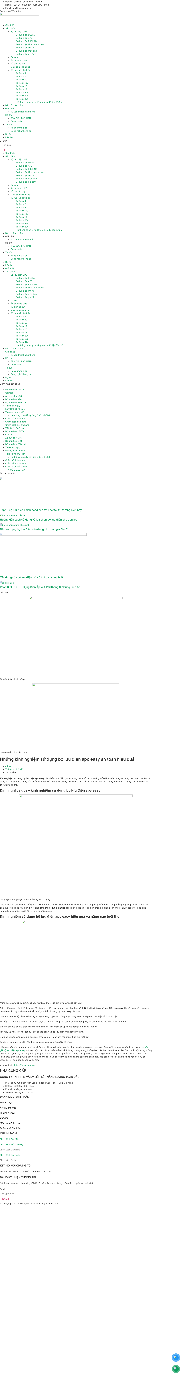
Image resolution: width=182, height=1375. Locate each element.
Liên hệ (9, 265)
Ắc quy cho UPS (19, 188)
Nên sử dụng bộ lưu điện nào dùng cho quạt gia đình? (34, 529)
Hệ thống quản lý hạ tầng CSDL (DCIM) (30, 415)
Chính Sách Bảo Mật (9, 1139)
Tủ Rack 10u (22, 210)
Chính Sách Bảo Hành (10, 1155)
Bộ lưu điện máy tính (26, 178)
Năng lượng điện (19, 255)
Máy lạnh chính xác (20, 194)
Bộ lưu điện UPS (19, 159)
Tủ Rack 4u (21, 201)
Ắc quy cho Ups (8, 1107)
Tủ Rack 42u (22, 226)
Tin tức (8, 252)
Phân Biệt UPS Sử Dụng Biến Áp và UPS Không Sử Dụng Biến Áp (40, 587)
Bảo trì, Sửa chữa (14, 233)
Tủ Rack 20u (22, 220)
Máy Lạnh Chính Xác (10, 1123)
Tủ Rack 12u (22, 214)
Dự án (8, 262)
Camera (15, 185)
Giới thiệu (10, 153)
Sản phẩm (10, 156)
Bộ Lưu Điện (6, 1102)
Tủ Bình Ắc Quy (7, 1112)
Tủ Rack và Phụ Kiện (10, 1128)
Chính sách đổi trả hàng (17, 425)
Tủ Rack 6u (21, 204)
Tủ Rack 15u (22, 217)
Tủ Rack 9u (21, 207)
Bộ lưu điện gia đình (26, 181)
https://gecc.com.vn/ (24, 1065)
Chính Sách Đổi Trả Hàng (11, 1144)
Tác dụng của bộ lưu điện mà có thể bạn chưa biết (31, 577)
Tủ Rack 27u (22, 223)
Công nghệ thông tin (21, 258)
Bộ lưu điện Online (25, 175)
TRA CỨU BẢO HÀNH (21, 246)
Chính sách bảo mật (15, 418)
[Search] (2, 150)
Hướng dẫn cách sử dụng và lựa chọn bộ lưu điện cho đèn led (38, 519)
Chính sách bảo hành (15, 421)
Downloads (16, 249)
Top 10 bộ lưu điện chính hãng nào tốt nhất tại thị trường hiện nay (41, 510)
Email (2, 1189)
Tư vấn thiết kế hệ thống (23, 239)
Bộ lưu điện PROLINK (26, 169)
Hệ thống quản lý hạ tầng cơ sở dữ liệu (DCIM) (39, 230)
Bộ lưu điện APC (24, 165)
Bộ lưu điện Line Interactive (30, 172)
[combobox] (91, 145)
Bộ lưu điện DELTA (25, 162)
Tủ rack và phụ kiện (20, 197)
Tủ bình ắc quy (18, 191)
